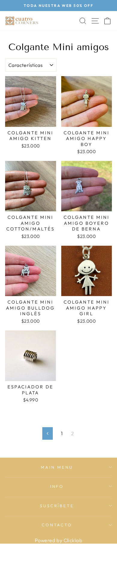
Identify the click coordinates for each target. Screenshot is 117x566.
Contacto (57, 524)
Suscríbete (57, 505)
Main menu (57, 467)
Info (57, 486)
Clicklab (73, 540)
